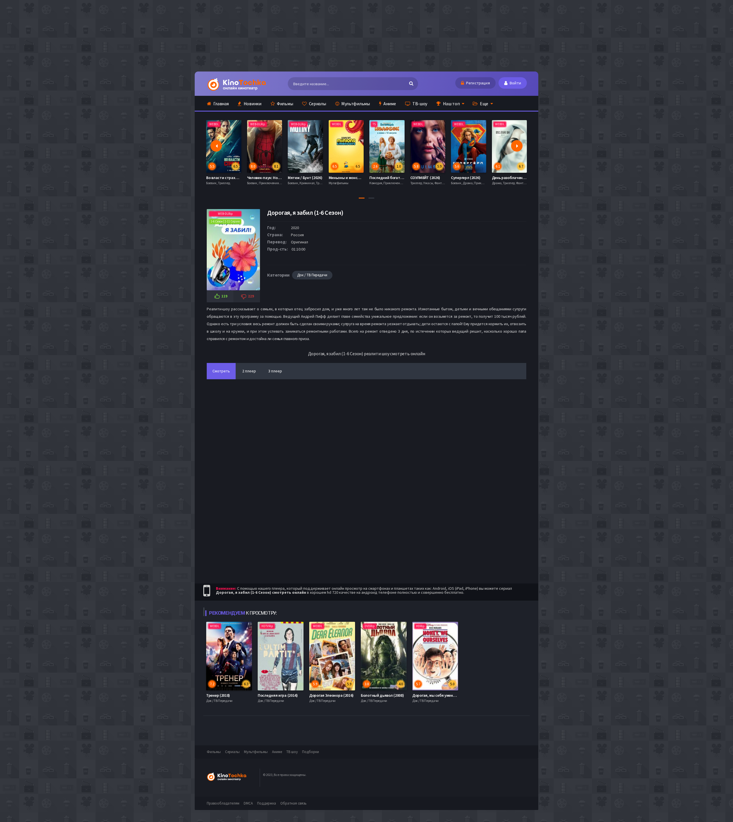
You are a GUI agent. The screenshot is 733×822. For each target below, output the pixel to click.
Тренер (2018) (218, 695)
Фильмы (284, 103)
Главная (221, 103)
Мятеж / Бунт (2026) (266, 177)
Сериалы (317, 103)
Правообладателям (223, 803)
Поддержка (266, 803)
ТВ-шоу (419, 103)
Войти (515, 83)
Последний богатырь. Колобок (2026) (363, 177)
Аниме (389, 103)
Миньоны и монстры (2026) (313, 177)
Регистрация (477, 83)
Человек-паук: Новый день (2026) (237, 177)
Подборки (310, 751)
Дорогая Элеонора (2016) (331, 695)
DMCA (248, 803)
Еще (483, 103)
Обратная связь (293, 803)
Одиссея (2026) (507, 177)
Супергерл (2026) (426, 177)
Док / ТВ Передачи (312, 275)
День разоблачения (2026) (476, 177)
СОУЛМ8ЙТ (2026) (386, 177)
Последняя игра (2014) (278, 695)
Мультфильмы (355, 103)
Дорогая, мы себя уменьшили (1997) (443, 695)
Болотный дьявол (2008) (382, 695)
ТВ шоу (292, 751)
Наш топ (451, 103)
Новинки (252, 103)
